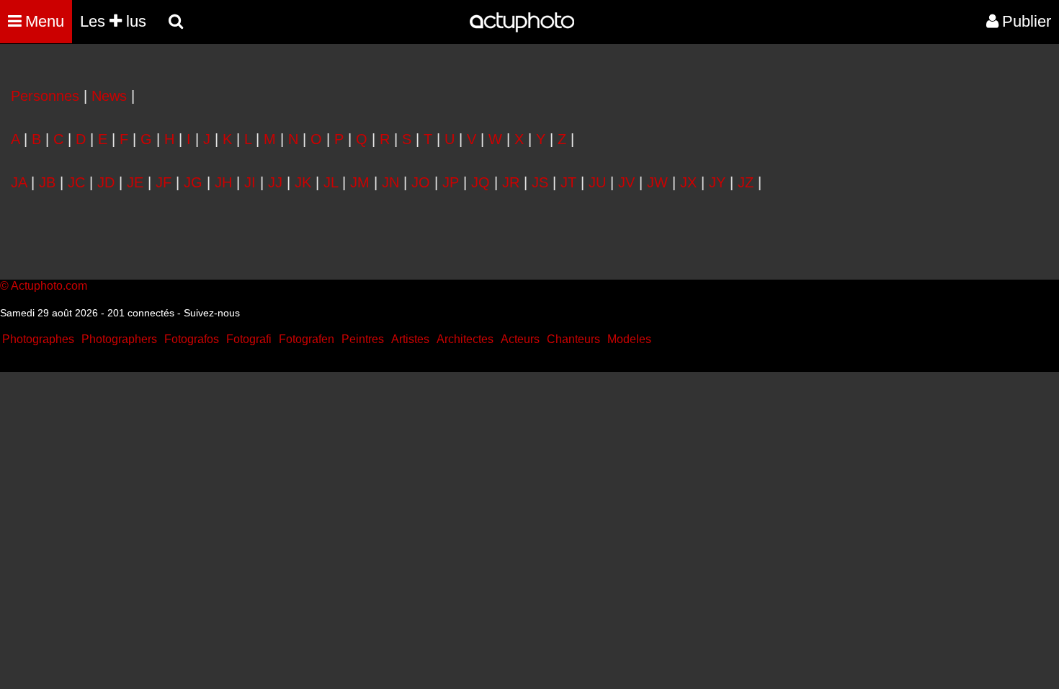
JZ (746, 182)
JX (688, 182)
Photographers (119, 339)
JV (626, 182)
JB (47, 182)
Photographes (38, 339)
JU (597, 182)
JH (223, 182)
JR (510, 182)
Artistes (410, 339)
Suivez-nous (212, 313)
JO (420, 182)
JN (390, 182)
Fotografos (191, 339)
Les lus (113, 21)
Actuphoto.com (49, 286)
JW (657, 182)
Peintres (362, 339)
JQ (480, 182)
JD (106, 182)
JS (540, 182)
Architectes (465, 339)
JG (193, 182)
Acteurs (520, 339)
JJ (275, 182)
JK (303, 182)
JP (450, 182)
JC (76, 182)
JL (330, 182)
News (109, 96)
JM (360, 182)
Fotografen (306, 339)
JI (250, 182)
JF (163, 182)
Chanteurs (573, 339)
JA (19, 182)
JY (717, 182)
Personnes (45, 96)
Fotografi (249, 339)
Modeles (629, 339)
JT (568, 182)
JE (135, 182)
